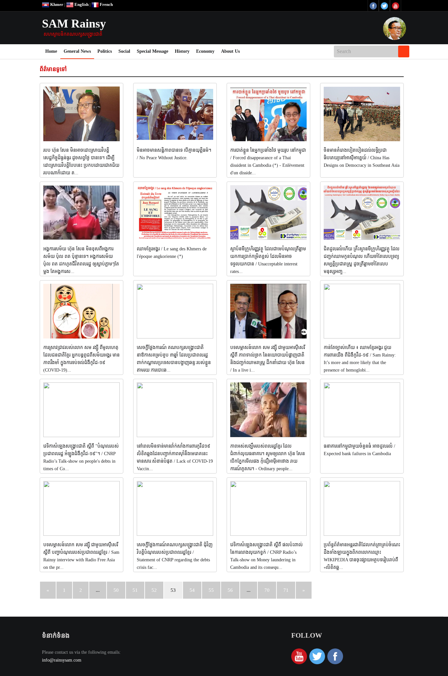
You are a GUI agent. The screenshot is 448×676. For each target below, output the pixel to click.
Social (124, 51)
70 (267, 590)
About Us (230, 51)
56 (230, 590)
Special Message (152, 51)
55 (211, 590)
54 (192, 590)
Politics (104, 51)
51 (135, 590)
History (182, 51)
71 (286, 590)
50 (116, 590)
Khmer (56, 4)
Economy (205, 51)
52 (154, 590)
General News (77, 51)
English (81, 4)
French (106, 4)
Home (52, 51)
